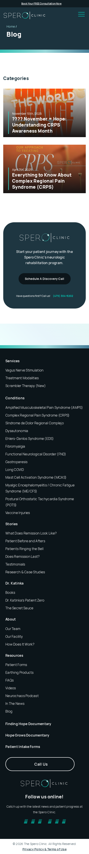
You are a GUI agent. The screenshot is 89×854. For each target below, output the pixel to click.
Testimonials (15, 564)
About (10, 619)
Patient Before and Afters (25, 541)
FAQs (9, 680)
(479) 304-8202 (63, 296)
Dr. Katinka (14, 583)
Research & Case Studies (25, 572)
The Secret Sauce (19, 608)
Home (10, 26)
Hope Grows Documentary (27, 735)
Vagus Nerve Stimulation (24, 370)
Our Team (12, 628)
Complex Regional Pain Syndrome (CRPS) (37, 415)
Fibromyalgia (15, 446)
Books (10, 592)
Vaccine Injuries (17, 512)
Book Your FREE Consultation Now (41, 3)
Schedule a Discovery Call (44, 279)
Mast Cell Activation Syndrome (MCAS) (36, 477)
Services (12, 361)
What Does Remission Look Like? (31, 533)
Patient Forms (16, 664)
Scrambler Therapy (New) (25, 385)
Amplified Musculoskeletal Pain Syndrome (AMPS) (44, 407)
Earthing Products (19, 672)
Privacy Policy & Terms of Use (44, 849)
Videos (10, 688)
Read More (44, 113)
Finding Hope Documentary (28, 723)
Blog (8, 711)
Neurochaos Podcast (22, 695)
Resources (14, 655)
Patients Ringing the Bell (24, 548)
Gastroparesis (16, 461)
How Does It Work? (20, 644)
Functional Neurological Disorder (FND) (35, 454)
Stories (11, 524)
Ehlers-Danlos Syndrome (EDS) (29, 438)
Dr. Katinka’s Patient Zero (24, 600)
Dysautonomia (16, 430)
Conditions (14, 398)
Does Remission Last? (22, 556)
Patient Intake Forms (22, 746)
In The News (14, 703)
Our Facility (14, 636)
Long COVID (14, 469)
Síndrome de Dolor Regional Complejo (34, 423)
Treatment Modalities (22, 378)
